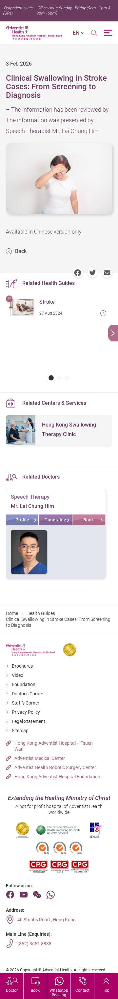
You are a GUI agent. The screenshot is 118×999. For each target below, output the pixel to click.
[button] (78, 33)
